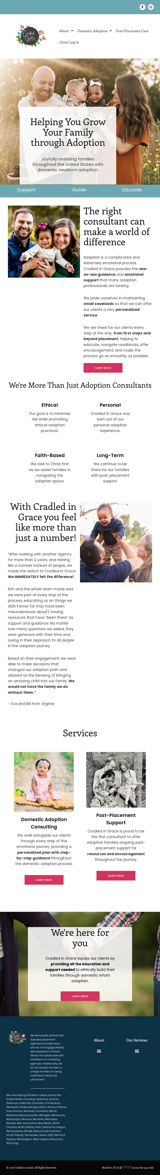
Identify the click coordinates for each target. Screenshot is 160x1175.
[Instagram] (151, 7)
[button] (99, 1050)
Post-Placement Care (132, 30)
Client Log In (69, 42)
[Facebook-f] (142, 7)
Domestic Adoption (93, 30)
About (64, 30)
